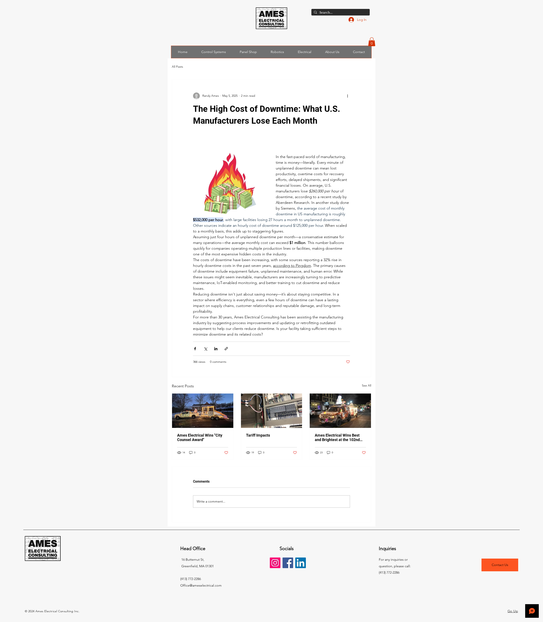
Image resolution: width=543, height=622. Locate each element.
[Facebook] (288, 563)
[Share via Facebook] (195, 349)
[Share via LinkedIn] (216, 349)
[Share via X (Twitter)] (205, 349)
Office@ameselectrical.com (201, 585)
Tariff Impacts (258, 435)
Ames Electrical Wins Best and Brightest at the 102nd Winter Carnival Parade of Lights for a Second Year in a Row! (339, 437)
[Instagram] (275, 563)
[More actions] (347, 95)
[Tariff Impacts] (271, 411)
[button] (371, 41)
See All (366, 385)
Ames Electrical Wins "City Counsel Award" (199, 437)
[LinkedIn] (300, 563)
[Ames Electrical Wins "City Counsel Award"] (202, 411)
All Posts (177, 67)
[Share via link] (226, 349)
